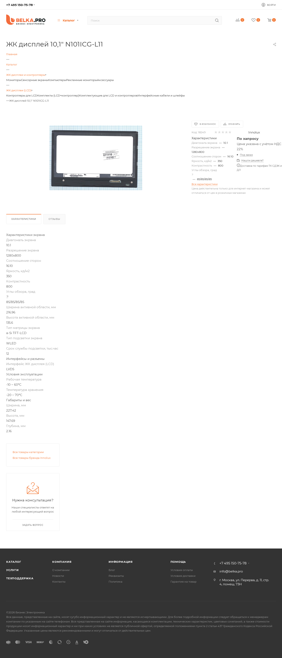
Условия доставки (183, 575)
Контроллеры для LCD (21, 95)
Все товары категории (28, 452)
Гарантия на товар (184, 581)
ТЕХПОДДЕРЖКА (19, 578)
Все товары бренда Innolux (32, 457)
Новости (58, 575)
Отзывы (54, 219)
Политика (115, 581)
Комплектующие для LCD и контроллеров (108, 95)
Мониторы (13, 80)
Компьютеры (57, 80)
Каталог (13, 561)
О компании (61, 570)
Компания (61, 561)
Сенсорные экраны (34, 80)
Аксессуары (105, 80)
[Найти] (217, 20)
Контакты (58, 581)
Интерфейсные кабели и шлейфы (161, 95)
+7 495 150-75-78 (19, 5)
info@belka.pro (231, 571)
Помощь (178, 561)
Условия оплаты (182, 570)
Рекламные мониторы (81, 80)
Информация (121, 561)
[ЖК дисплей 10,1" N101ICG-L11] (95, 157)
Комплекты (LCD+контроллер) (58, 95)
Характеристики (23, 219)
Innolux (254, 132)
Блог (112, 570)
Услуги (12, 570)
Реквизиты (116, 575)
